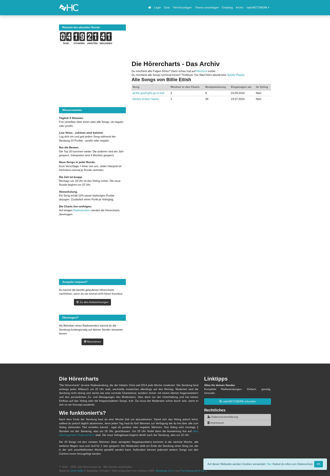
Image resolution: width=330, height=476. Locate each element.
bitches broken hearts (146, 99)
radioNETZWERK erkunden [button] (239, 401)
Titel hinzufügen (182, 7)
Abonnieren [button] (93, 341)
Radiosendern (81, 210)
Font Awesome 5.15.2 (193, 470)
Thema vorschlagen (207, 7)
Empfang (227, 7)
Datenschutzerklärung (224, 416)
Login (157, 7)
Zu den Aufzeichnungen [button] (93, 302)
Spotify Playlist (235, 75)
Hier (269, 463)
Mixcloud (201, 71)
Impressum (217, 422)
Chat (167, 7)
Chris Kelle (76, 470)
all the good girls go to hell (148, 93)
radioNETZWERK (256, 7)
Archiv (239, 7)
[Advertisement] (201, 42)
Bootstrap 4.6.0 (165, 470)
